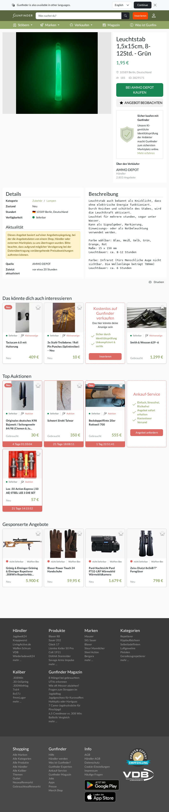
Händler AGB (92, 758)
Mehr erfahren (146, 153)
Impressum (91, 770)
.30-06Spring (20, 681)
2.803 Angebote (126, 177)
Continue (142, 5)
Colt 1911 (55, 652)
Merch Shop (56, 790)
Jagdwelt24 (20, 636)
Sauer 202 (55, 640)
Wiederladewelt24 (24, 656)
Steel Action (91, 652)
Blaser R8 (54, 636)
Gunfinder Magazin (60, 774)
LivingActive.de (22, 644)
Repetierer (126, 636)
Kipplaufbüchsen (130, 640)
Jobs (51, 778)
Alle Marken (20, 754)
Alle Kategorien (22, 758)
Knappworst (20, 640)
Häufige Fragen (93, 774)
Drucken (158, 282)
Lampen (51, 200)
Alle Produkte (21, 762)
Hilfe (51, 754)
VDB (15, 652)
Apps (52, 782)
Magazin (114, 25)
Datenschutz (92, 762)
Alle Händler (20, 766)
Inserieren (140, 15)
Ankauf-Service (58, 770)
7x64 (16, 689)
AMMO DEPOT (127, 170)
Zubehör (37, 200)
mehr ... (17, 660)
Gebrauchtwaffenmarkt (27, 786)
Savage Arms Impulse (61, 660)
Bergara (89, 656)
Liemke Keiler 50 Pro (61, 648)
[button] (152, 15)
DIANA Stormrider (60, 656)
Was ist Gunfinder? (148, 25)
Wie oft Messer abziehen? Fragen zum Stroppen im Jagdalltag (64, 689)
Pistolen (125, 652)
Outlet (16, 778)
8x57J (16, 693)
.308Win (18, 677)
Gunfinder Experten (60, 766)
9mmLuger (19, 697)
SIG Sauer (90, 640)
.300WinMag (20, 685)
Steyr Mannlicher (94, 648)
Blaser (88, 644)
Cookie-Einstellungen (97, 766)
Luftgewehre (127, 648)
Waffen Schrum (22, 648)
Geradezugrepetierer (132, 656)
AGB (87, 754)
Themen (17, 774)
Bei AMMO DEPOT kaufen (140, 89)
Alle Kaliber (19, 770)
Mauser (89, 636)
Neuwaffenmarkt (23, 782)
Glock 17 (54, 644)
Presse (53, 786)
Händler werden (58, 758)
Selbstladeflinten (130, 644)
